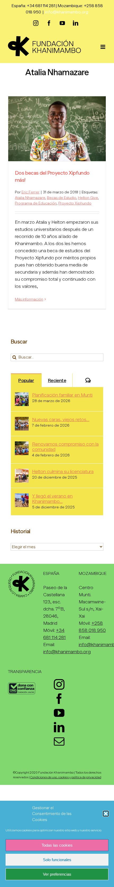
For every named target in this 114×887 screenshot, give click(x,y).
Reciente (57, 380)
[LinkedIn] (59, 727)
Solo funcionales (57, 859)
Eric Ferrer (30, 192)
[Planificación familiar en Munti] (22, 395)
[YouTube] (59, 713)
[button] (105, 813)
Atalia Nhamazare (30, 197)
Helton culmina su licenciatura (63, 471)
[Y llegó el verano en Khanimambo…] (22, 496)
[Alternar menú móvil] (103, 47)
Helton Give (88, 197)
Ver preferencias (57, 874)
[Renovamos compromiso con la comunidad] (22, 444)
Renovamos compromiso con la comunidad (65, 446)
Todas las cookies (57, 845)
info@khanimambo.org (66, 12)
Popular (26, 380)
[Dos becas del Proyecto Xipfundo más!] (57, 128)
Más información (29, 299)
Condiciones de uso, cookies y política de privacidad (65, 777)
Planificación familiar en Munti (62, 395)
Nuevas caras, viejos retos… (60, 419)
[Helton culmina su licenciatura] (22, 472)
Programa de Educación (36, 203)
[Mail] (59, 741)
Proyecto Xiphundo (74, 203)
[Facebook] (59, 698)
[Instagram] (59, 684)
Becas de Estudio (61, 197)
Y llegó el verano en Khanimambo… (52, 498)
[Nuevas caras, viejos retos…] (22, 420)
